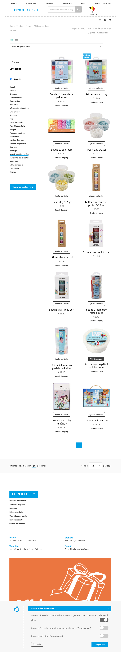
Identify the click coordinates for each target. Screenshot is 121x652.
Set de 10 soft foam (61, 149)
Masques (13, 129)
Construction (15, 101)
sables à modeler (16, 165)
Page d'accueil (78, 28)
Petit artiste (14, 168)
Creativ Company (61, 105)
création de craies (17, 140)
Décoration (14, 104)
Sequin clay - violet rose (96, 252)
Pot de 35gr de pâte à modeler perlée (96, 366)
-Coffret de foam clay (96, 420)
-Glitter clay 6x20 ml (62, 257)
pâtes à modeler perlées (19, 154)
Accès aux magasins (17, 504)
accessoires (14, 136)
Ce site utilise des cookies (42, 608)
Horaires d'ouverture (17, 500)
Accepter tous (99, 644)
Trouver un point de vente (23, 187)
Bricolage (13, 94)
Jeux (11, 119)
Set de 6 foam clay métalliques (96, 311)
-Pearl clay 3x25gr (96, 149)
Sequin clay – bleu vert (61, 309)
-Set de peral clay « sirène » (61, 422)
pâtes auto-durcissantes (19, 157)
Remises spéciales (16, 520)
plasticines (14, 161)
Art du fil (13, 90)
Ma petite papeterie (17, 126)
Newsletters (67, 3)
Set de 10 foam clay (96, 94)
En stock (17, 79)
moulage (13, 150)
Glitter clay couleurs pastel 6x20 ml (96, 203)
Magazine (49, 3)
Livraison (13, 508)
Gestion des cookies (17, 523)
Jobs (83, 3)
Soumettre (37, 644)
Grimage (13, 115)
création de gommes (18, 143)
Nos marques (31, 3)
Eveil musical (15, 112)
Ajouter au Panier (61, 88)
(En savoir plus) (84, 628)
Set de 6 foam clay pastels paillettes (61, 366)
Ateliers (14, 3)
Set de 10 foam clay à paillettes (61, 96)
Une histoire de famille (18, 516)
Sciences (13, 172)
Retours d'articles (16, 512)
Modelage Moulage (103, 28)
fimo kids (13, 147)
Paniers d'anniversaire (102, 3)
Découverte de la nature (19, 108)
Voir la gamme (96, 359)
